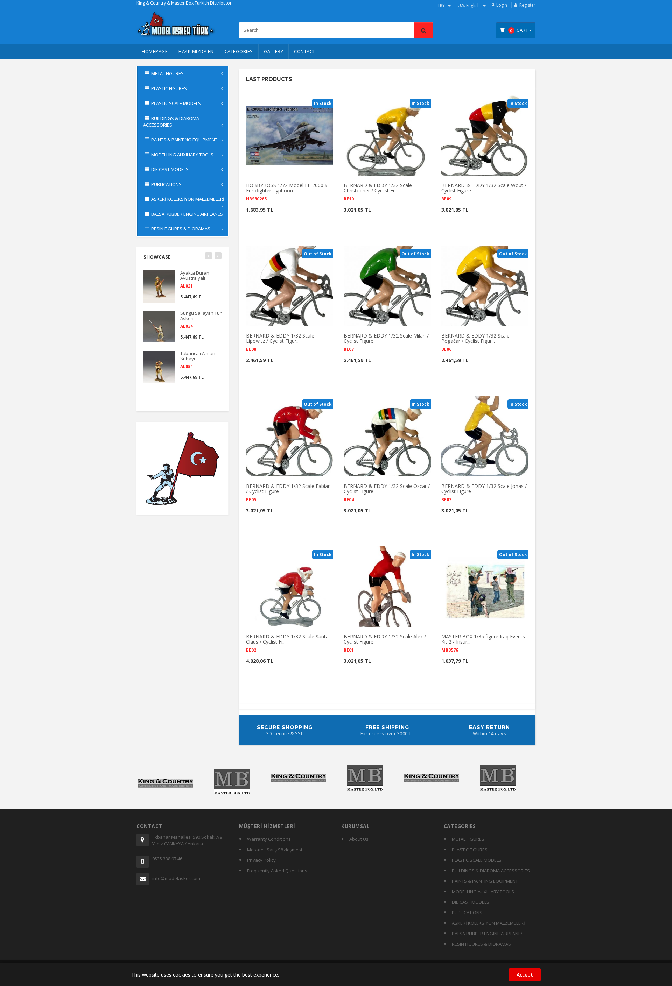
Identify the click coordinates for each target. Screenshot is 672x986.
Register (527, 5)
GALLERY (274, 51)
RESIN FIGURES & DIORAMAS (481, 944)
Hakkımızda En (196, 51)
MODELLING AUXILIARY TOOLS (483, 891)
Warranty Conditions (269, 839)
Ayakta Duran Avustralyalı (194, 279)
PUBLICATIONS (467, 912)
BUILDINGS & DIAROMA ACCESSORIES (491, 870)
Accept (525, 974)
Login (501, 5)
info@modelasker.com (176, 878)
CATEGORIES (239, 51)
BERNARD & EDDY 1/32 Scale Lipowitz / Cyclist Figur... (280, 342)
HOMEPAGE (155, 51)
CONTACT (304, 51)
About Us (359, 839)
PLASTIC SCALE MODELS (477, 860)
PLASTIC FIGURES (470, 849)
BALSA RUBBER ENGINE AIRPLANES (488, 933)
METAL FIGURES (468, 839)
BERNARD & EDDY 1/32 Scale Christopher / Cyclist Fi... (378, 191)
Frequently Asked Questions (277, 870)
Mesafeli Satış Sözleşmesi (274, 849)
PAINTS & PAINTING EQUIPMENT (485, 881)
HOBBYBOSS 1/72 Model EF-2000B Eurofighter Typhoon (286, 191)
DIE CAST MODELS (470, 902)
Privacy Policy (261, 860)
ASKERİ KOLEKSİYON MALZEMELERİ (488, 923)
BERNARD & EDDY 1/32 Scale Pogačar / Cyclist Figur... (475, 342)
